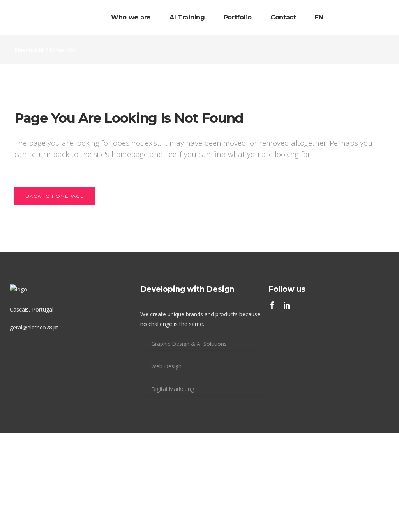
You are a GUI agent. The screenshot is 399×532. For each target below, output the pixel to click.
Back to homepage (55, 196)
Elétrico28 (29, 50)
